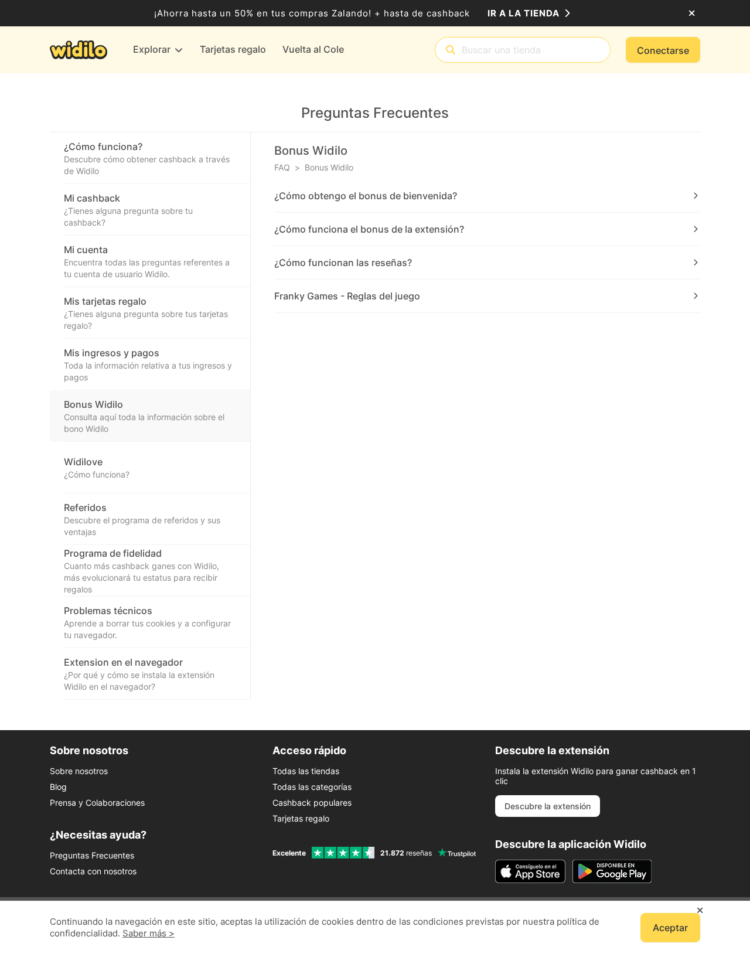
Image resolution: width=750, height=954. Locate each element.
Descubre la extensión (547, 806)
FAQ (282, 167)
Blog (58, 787)
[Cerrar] (691, 13)
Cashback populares (312, 803)
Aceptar (670, 927)
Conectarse (663, 50)
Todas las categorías (312, 787)
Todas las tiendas (305, 771)
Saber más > (148, 933)
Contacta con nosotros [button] (93, 871)
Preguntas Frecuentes (92, 855)
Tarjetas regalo (300, 818)
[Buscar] (450, 50)
